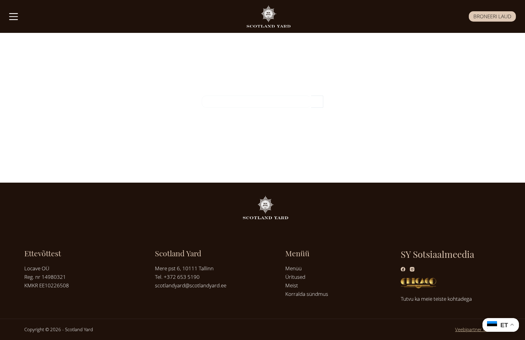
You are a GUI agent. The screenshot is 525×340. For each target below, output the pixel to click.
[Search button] (317, 102)
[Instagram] (412, 269)
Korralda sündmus (306, 293)
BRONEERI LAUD (492, 16)
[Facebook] (403, 269)
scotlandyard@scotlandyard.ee (190, 285)
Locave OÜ (36, 268)
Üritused (295, 276)
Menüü (293, 268)
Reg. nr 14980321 (45, 276)
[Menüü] (13, 16)
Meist (291, 285)
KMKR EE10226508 (46, 285)
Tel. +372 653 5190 (177, 276)
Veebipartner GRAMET (478, 329)
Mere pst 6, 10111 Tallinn (184, 268)
